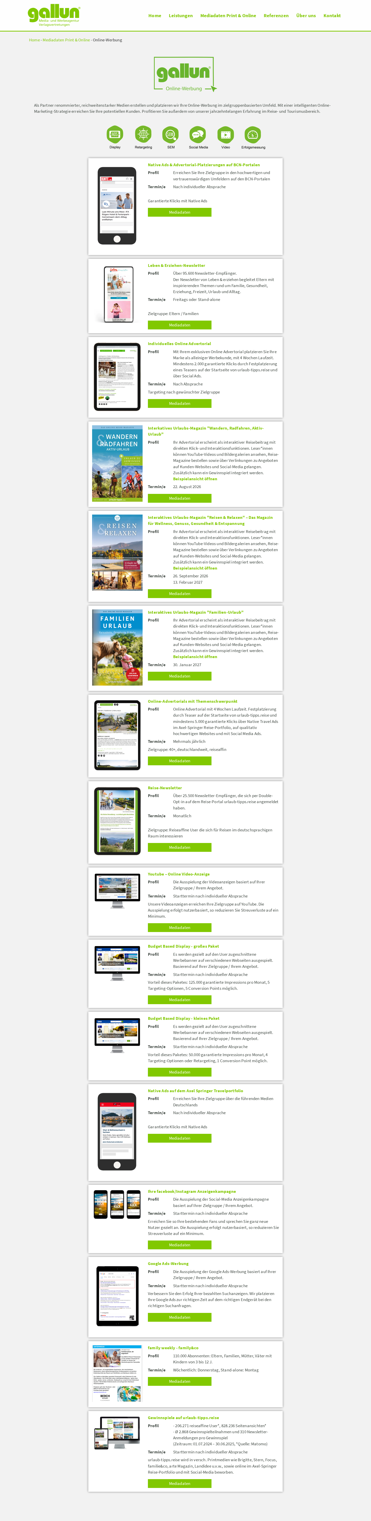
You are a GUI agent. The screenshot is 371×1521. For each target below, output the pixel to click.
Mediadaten (180, 212)
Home (154, 15)
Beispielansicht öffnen (195, 479)
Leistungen (181, 15)
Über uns (306, 15)
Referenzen (276, 15)
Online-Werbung (107, 40)
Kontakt (332, 15)
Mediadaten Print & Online (228, 15)
